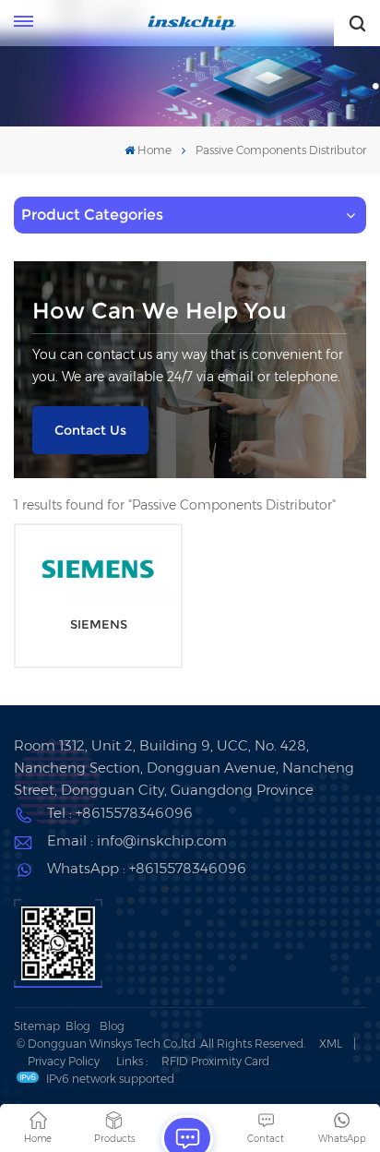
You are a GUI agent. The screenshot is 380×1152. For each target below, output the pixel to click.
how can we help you (159, 310)
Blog (77, 1026)
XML (330, 1043)
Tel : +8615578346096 (120, 813)
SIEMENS (98, 624)
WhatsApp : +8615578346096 (146, 868)
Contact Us (90, 430)
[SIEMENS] (97, 568)
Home (154, 150)
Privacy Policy (64, 1061)
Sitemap (37, 1026)
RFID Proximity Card (215, 1061)
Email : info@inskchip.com (137, 840)
